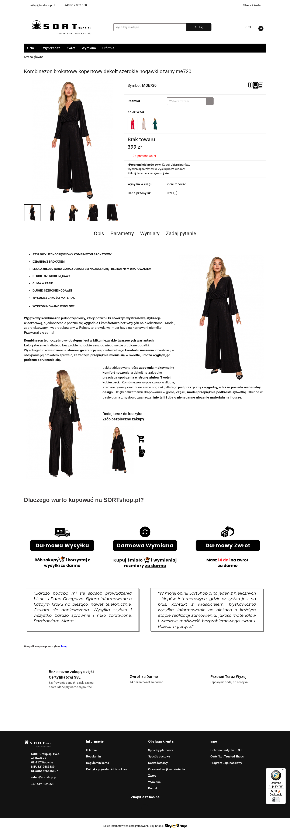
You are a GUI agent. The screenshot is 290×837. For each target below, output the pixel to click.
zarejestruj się (159, 173)
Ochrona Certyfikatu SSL (226, 750)
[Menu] (283, 770)
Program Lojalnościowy (226, 762)
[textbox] (186, 101)
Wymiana (89, 48)
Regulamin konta (97, 762)
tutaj (63, 646)
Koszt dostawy (158, 762)
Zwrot (70, 48)
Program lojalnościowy (144, 164)
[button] (95, 741)
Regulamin (93, 756)
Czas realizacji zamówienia (166, 769)
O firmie (108, 48)
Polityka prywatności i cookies (106, 769)
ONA (31, 48)
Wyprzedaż (51, 48)
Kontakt (153, 788)
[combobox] (190, 101)
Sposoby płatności (160, 750)
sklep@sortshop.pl (43, 777)
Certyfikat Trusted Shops (227, 756)
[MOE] (255, 85)
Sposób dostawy (159, 756)
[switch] (276, 799)
